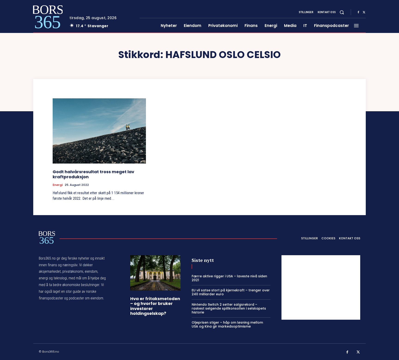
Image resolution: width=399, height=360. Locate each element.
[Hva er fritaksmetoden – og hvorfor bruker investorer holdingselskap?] (155, 272)
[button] (341, 12)
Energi (58, 185)
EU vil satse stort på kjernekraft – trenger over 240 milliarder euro (231, 292)
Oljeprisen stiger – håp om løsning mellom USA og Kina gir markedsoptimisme (227, 324)
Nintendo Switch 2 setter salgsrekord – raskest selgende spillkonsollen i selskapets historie (229, 308)
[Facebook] (358, 12)
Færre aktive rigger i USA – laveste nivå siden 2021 (229, 278)
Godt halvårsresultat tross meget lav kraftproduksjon (93, 174)
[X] (364, 12)
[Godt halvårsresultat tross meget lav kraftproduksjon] (99, 131)
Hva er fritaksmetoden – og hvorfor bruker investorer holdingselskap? (155, 306)
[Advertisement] (320, 287)
